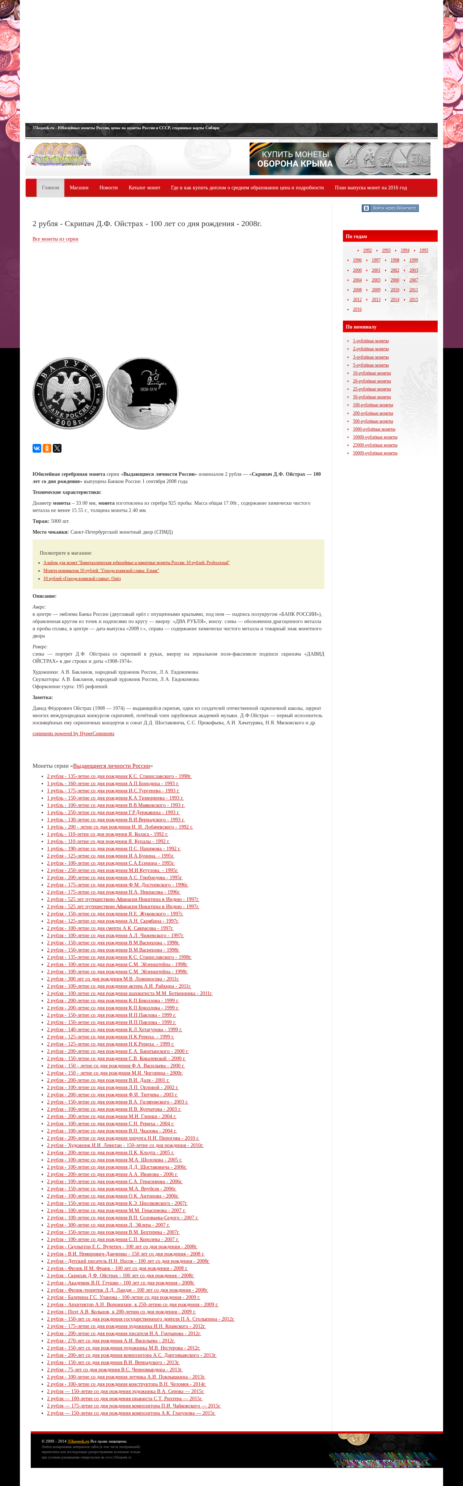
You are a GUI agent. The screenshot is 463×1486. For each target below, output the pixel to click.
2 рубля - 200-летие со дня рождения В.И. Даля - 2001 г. (108, 1080)
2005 (376, 280)
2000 (357, 270)
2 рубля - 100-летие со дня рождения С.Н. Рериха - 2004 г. (110, 1123)
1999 (413, 260)
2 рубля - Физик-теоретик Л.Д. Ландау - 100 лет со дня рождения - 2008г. (127, 1290)
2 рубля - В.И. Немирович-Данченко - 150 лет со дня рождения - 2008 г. (126, 1254)
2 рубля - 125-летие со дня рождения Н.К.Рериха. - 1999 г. (110, 1037)
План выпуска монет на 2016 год (371, 187)
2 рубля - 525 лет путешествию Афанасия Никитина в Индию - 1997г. (123, 899)
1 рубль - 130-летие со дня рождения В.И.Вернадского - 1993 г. (116, 819)
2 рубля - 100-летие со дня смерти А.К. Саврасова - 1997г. (110, 928)
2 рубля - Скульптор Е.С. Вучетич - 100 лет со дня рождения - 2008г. (122, 1246)
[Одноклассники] (47, 448)
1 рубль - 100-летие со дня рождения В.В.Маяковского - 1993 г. (116, 805)
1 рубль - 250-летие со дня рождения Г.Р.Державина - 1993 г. (113, 812)
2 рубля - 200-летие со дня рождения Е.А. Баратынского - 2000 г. (118, 1051)
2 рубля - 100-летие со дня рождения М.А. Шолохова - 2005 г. (114, 1160)
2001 (376, 270)
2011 (413, 289)
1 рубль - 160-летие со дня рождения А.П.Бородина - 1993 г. (113, 783)
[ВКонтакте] (37, 448)
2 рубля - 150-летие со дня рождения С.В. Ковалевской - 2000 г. (116, 1058)
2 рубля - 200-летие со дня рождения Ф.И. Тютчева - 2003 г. (112, 1094)
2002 (395, 270)
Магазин (79, 187)
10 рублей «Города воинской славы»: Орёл (82, 578)
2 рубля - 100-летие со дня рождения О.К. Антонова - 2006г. (113, 1196)
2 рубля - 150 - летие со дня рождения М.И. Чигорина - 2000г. (115, 1073)
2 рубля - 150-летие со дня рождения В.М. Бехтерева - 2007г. (113, 1232)
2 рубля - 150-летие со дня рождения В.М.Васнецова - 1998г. (113, 942)
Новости (108, 187)
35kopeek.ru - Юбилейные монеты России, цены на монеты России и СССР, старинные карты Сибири (126, 128)
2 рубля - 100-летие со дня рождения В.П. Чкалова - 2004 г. (112, 1131)
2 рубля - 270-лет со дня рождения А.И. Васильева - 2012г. (111, 1340)
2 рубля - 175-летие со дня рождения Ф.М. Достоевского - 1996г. (117, 885)
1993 (386, 250)
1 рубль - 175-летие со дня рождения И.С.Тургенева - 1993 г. (113, 790)
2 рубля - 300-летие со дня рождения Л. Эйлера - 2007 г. (108, 1225)
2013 (376, 299)
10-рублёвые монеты (372, 373)
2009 (376, 289)
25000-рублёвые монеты (375, 445)
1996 (357, 260)
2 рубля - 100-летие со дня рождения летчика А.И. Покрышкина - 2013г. (126, 1377)
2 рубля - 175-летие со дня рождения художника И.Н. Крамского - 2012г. (126, 1326)
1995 (424, 250)
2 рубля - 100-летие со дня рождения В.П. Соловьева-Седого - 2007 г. (123, 1217)
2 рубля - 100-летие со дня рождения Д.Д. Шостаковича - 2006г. (117, 1167)
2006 (395, 280)
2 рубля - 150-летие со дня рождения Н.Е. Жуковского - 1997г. (115, 913)
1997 (376, 260)
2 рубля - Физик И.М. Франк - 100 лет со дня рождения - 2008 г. (117, 1268)
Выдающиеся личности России (111, 766)
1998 (395, 260)
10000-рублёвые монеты (375, 437)
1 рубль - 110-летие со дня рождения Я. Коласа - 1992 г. (107, 834)
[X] (57, 448)
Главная (50, 187)
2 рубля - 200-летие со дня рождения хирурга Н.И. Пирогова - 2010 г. (123, 1138)
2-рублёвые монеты (371, 348)
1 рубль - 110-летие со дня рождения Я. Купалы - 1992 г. (108, 841)
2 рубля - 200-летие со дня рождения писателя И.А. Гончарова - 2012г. (124, 1333)
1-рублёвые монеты (371, 340)
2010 (395, 289)
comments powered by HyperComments (73, 733)
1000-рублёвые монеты (374, 429)
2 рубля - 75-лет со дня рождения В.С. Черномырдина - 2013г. (115, 1369)
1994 (405, 250)
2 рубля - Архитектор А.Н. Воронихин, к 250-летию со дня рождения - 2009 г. (132, 1304)
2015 (413, 299)
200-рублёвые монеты (373, 413)
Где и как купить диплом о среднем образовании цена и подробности (247, 187)
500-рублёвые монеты (373, 421)
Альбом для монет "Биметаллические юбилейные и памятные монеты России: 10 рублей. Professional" (136, 562)
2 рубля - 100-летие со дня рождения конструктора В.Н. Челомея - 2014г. (126, 1384)
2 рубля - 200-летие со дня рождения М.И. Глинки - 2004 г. (112, 1116)
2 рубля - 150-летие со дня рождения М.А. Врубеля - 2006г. (112, 1188)
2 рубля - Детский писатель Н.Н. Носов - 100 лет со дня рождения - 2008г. (128, 1261)
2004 (357, 280)
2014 (395, 299)
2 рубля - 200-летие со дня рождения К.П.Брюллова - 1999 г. (113, 1000)
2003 (413, 270)
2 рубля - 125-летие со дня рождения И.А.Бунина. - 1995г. (110, 856)
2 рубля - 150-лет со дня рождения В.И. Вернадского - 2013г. (113, 1362)
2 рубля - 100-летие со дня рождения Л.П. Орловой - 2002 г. (113, 1087)
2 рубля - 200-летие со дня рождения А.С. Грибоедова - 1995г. (115, 877)
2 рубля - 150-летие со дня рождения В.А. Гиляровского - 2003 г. (117, 1102)
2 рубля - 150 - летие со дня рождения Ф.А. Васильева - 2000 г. (116, 1065)
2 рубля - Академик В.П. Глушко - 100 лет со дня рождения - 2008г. (121, 1283)
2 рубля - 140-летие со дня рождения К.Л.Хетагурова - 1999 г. (114, 1029)
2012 (357, 299)
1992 (367, 250)
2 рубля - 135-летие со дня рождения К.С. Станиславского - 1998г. (119, 776)
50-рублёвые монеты (372, 396)
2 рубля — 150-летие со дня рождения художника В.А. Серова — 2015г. (125, 1391)
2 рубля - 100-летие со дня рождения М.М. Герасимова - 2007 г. (116, 1210)
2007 (413, 280)
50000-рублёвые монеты (375, 453)
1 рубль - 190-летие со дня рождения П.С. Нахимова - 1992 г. (114, 848)
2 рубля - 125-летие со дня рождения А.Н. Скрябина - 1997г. (113, 921)
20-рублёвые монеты (372, 381)
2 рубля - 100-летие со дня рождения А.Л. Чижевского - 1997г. (115, 935)
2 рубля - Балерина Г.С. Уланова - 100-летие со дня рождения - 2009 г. (123, 1297)
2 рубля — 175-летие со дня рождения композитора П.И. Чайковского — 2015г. (134, 1406)
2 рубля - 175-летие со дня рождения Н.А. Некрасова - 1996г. (113, 892)
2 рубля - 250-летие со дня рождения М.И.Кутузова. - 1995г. (112, 870)
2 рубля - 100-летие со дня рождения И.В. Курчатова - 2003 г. (114, 1109)
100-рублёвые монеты (373, 404)
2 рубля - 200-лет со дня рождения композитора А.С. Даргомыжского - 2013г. (132, 1355)
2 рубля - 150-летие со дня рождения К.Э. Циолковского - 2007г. (117, 1203)
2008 (357, 289)
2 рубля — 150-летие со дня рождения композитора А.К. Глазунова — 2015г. (131, 1413)
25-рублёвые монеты (372, 388)
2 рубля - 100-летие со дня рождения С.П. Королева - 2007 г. (113, 1239)
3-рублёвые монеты (371, 357)
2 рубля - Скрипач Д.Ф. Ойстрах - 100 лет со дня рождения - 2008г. (120, 1275)
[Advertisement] (231, 61)
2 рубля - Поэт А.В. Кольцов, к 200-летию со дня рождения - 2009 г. (121, 1311)
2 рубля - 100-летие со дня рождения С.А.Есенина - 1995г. (111, 863)
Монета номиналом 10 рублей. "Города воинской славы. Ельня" (101, 570)
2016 (357, 309)
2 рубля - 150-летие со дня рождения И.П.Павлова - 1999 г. (111, 1015)
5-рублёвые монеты (371, 365)
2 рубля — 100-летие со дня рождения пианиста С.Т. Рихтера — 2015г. (125, 1398)
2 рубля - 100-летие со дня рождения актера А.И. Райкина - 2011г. (119, 986)
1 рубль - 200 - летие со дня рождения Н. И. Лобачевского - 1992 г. (120, 827)
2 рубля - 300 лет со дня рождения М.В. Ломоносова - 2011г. (113, 979)
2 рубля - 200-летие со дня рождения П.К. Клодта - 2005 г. (110, 1152)
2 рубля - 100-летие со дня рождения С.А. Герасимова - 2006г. (115, 1181)
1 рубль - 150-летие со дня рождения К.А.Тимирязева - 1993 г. (115, 798)
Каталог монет (144, 187)
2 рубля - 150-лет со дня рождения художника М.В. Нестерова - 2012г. (123, 1348)
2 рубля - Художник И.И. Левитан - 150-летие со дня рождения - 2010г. (125, 1145)
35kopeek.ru (78, 1441)
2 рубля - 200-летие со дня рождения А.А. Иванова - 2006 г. (112, 1174)
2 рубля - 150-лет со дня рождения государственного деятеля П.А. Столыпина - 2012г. (141, 1319)
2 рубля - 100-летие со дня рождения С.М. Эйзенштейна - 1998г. (117, 964)
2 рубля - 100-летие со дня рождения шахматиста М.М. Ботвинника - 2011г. (130, 993)
